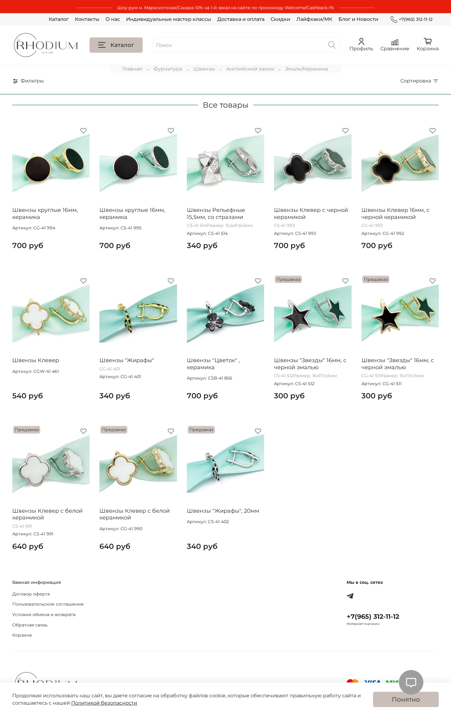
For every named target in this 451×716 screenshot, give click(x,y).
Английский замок (250, 69)
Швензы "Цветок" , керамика (213, 364)
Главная (132, 69)
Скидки (280, 19)
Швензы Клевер (35, 360)
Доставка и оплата (240, 19)
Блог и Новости (358, 19)
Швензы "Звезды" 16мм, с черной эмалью (310, 364)
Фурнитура (167, 69)
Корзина (22, 635)
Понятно (406, 699)
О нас (113, 19)
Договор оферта (31, 594)
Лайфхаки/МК (314, 19)
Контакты (87, 19)
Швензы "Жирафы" (126, 360)
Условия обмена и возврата (43, 614)
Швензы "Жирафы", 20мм (223, 510)
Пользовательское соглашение (48, 604)
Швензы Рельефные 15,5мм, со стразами (216, 213)
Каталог (59, 19)
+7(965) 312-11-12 (416, 19)
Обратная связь (30, 625)
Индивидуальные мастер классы (168, 19)
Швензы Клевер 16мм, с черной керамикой (395, 213)
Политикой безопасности (104, 703)
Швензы (204, 69)
